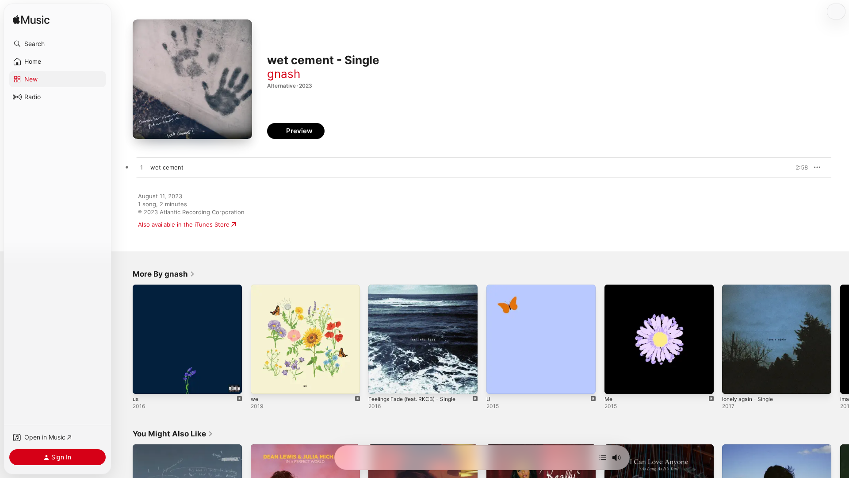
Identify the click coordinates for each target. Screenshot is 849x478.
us (136, 288)
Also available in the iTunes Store (183, 224)
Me (608, 288)
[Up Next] (602, 457)
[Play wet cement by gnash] (141, 168)
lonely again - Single (750, 288)
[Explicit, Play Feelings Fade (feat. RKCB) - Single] (379, 382)
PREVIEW (798, 167)
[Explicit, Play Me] (615, 382)
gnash (283, 74)
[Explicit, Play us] (143, 382)
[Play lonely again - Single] (733, 382)
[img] (31, 20)
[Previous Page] (124, 339)
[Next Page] (840, 339)
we (255, 288)
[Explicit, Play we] (261, 382)
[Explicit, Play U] (497, 382)
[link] (164, 274)
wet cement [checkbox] (167, 167)
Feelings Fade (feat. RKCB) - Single (416, 288)
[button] (57, 43)
